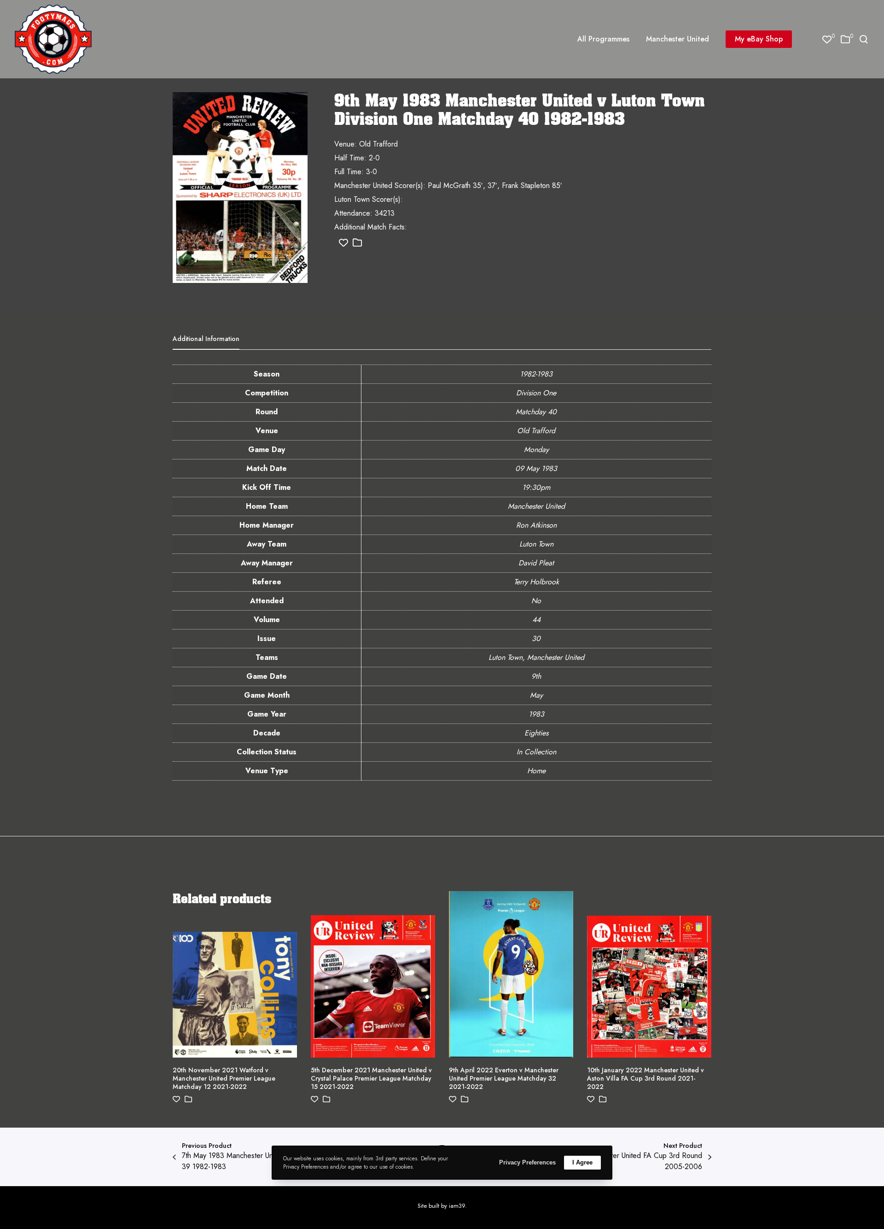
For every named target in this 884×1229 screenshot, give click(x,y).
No (536, 600)
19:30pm (536, 487)
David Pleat (536, 563)
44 (536, 619)
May (536, 695)
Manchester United (536, 506)
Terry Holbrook (536, 581)
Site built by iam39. (442, 1205)
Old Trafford (536, 430)
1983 (536, 714)
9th (536, 676)
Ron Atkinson (536, 525)
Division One (536, 393)
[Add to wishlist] (343, 243)
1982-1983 (536, 374)
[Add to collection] (357, 243)
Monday (536, 449)
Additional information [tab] (206, 338)
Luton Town (536, 544)
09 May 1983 (536, 468)
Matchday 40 (536, 411)
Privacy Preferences (527, 1162)
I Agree (582, 1162)
